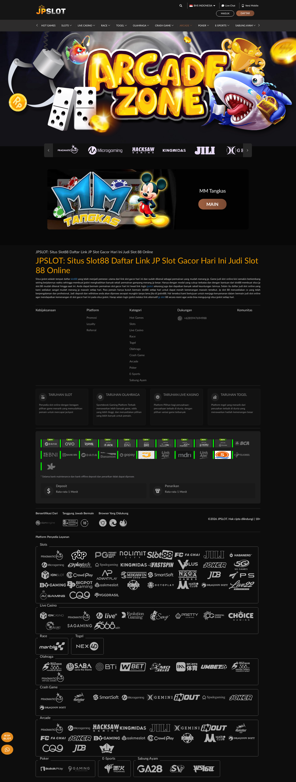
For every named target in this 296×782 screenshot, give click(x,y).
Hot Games (48, 25)
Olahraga (140, 25)
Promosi (92, 317)
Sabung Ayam (244, 25)
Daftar (245, 13)
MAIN (212, 204)
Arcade (185, 25)
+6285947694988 (195, 318)
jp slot (161, 297)
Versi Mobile (251, 5)
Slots (65, 25)
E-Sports (221, 25)
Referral (91, 330)
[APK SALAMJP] (6, 736)
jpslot (150, 286)
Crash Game (163, 25)
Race (104, 25)
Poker (202, 25)
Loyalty (91, 324)
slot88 (74, 279)
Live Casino (85, 25)
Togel (120, 25)
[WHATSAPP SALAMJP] (6, 749)
